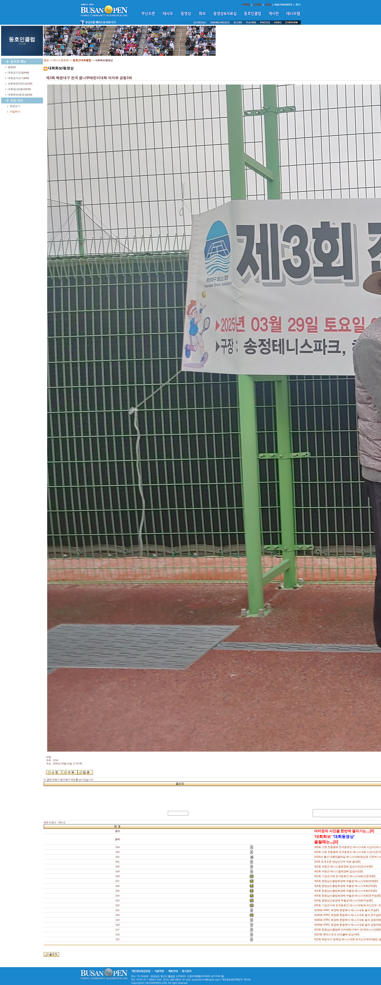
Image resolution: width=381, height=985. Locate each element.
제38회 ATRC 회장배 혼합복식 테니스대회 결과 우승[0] (347, 910)
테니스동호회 (61, 60)
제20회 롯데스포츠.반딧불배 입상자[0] (337, 934)
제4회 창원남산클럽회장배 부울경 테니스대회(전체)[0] (346, 881)
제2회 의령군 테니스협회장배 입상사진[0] (339, 871)
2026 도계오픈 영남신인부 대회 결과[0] (338, 861)
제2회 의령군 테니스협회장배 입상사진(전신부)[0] (344, 866)
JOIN (268, 4)
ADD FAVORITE (283, 4)
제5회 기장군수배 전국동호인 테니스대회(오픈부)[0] (345, 876)
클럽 (46, 60)
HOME (246, 4)
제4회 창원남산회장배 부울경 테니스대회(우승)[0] (344, 900)
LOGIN (257, 4)
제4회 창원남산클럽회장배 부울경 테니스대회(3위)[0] (346, 885)
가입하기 (15, 111)
